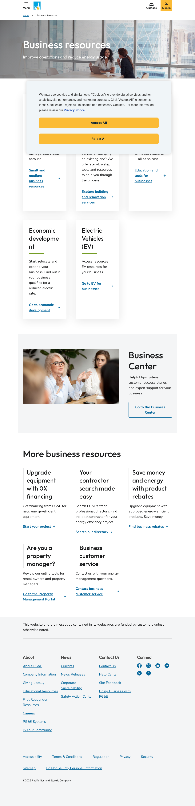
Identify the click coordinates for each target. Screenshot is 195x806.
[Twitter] (148, 665)
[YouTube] (166, 665)
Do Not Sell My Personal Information (74, 768)
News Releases (73, 674)
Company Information (39, 674)
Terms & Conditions (67, 756)
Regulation (101, 756)
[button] (26, 5)
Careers (29, 713)
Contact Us (107, 666)
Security (147, 756)
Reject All (98, 138)
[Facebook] (139, 665)
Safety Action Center (77, 696)
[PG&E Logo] (37, 6)
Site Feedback (110, 682)
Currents (67, 666)
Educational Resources (40, 691)
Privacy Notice (74, 110)
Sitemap (29, 768)
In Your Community (37, 730)
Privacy (125, 756)
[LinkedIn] (157, 665)
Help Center (108, 674)
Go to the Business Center (150, 410)
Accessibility (32, 756)
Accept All (99, 122)
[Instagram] (139, 673)
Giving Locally (33, 682)
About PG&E (32, 666)
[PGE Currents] (148, 673)
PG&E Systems (34, 721)
